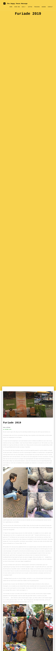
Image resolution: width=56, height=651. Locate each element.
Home (11, 7)
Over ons (17, 7)
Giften (30, 7)
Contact (50, 7)
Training (37, 7)
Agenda (44, 7)
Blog (23, 7)
